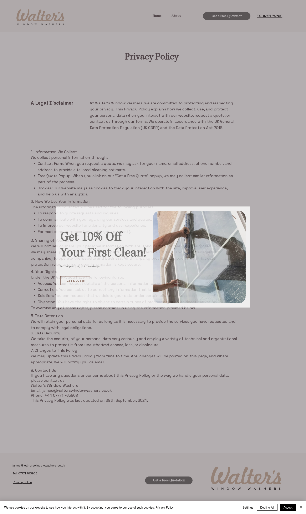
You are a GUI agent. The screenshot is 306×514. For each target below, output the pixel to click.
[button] (234, 217)
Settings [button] (248, 507)
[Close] (301, 507)
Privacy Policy (164, 507)
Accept (288, 507)
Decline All (267, 507)
